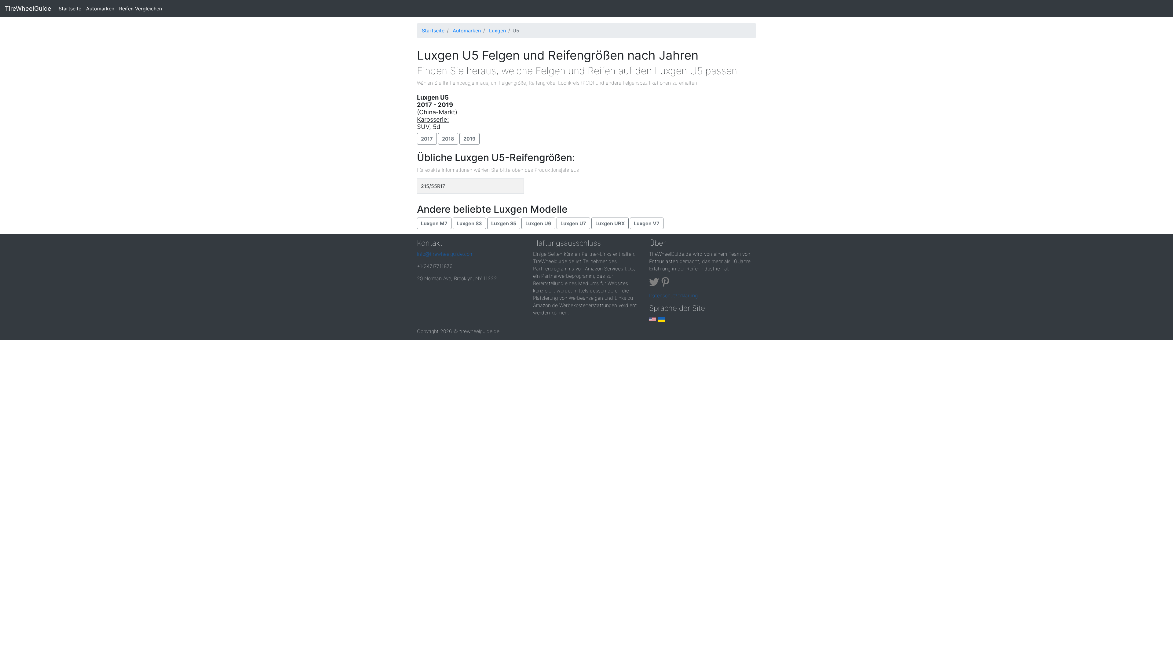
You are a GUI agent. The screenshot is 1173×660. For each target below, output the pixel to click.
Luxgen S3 (469, 223)
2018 (448, 139)
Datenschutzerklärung (673, 295)
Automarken (100, 9)
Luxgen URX (610, 223)
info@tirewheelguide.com (445, 254)
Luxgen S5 (503, 223)
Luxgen (497, 31)
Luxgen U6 (538, 223)
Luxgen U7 (573, 223)
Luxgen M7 (434, 223)
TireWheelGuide (28, 8)
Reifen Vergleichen (140, 9)
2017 (427, 139)
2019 (469, 139)
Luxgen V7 (647, 223)
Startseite (71, 8)
